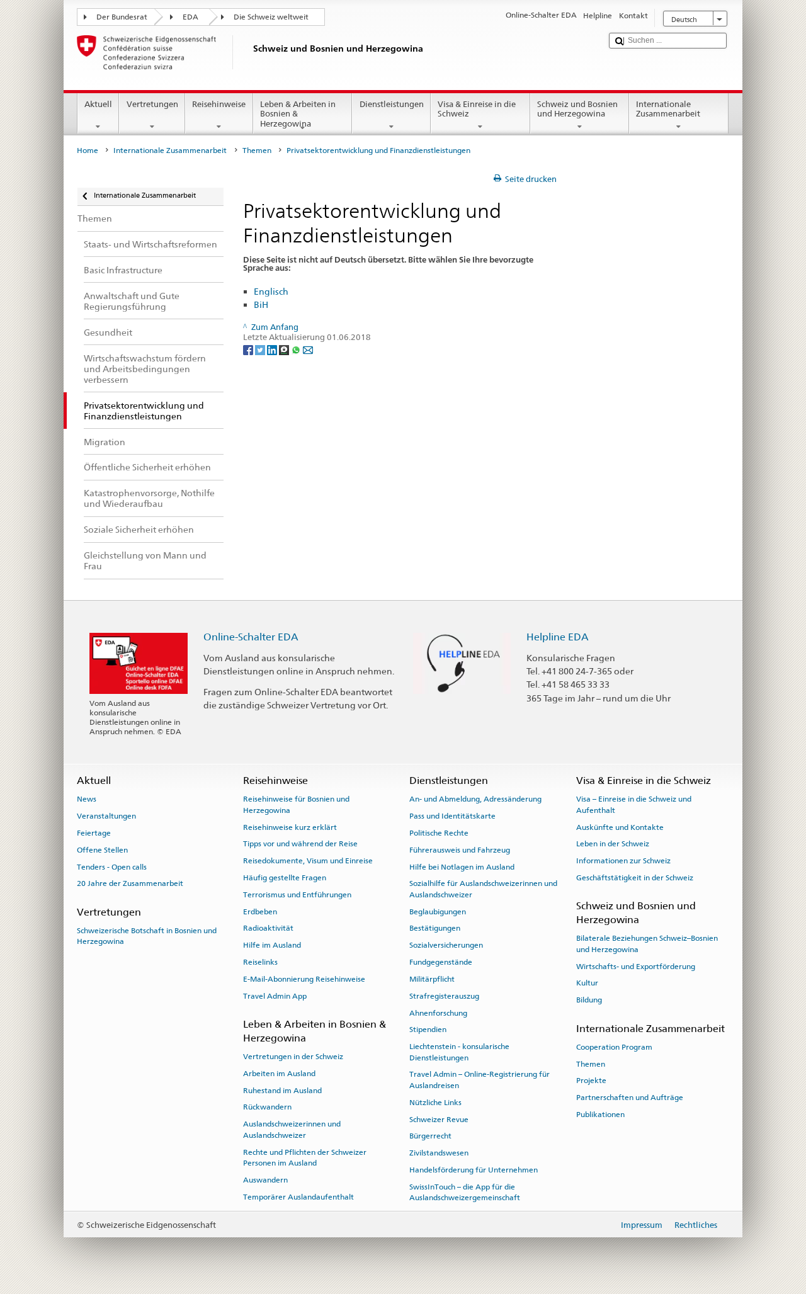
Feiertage (94, 833)
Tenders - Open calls (112, 866)
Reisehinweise (219, 104)
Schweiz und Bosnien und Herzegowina (577, 109)
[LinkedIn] (273, 349)
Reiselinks (260, 962)
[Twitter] (261, 349)
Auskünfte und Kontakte (620, 826)
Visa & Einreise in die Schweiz (477, 109)
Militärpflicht (432, 979)
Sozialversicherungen (446, 945)
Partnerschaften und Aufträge (629, 1097)
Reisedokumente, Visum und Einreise (308, 860)
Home (87, 150)
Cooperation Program (614, 1047)
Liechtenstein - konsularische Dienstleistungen (459, 1052)
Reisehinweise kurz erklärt (290, 826)
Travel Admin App (275, 996)
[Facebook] (249, 349)
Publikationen (600, 1114)
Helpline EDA (557, 637)
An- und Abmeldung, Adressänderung (475, 799)
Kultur (587, 983)
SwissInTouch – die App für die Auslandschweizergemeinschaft (464, 1192)
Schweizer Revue (438, 1119)
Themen (256, 150)
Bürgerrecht (430, 1136)
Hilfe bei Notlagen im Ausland (461, 866)
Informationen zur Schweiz (623, 860)
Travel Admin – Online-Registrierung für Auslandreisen (479, 1079)
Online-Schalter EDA (250, 637)
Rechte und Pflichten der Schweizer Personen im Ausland (304, 1157)
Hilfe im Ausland (272, 945)
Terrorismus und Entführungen (297, 894)
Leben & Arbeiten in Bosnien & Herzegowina (298, 113)
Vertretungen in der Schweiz (293, 1056)
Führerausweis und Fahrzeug (459, 850)
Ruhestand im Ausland (282, 1090)
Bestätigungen (434, 928)
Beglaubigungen (437, 911)
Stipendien (427, 1029)
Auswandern (265, 1180)
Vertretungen (152, 104)
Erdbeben (260, 911)
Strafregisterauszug (444, 996)
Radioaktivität (268, 928)
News (86, 799)
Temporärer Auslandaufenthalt (298, 1197)
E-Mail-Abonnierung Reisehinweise (304, 979)
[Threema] (285, 349)
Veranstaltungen (106, 816)
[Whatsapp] (297, 349)
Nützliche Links (435, 1102)
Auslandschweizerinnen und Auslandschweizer (292, 1129)
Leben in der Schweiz (612, 843)
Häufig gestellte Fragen (284, 877)
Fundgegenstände (440, 962)
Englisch (271, 291)
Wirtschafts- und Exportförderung (635, 966)
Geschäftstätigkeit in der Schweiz (634, 877)
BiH (261, 304)
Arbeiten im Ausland (279, 1073)
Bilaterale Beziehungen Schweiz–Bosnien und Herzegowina (647, 943)
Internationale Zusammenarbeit (668, 109)
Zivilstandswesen (438, 1153)
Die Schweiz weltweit (271, 17)
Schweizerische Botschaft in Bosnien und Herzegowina (147, 936)
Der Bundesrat (121, 17)
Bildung (589, 1000)
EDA (190, 17)
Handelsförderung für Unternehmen (473, 1170)
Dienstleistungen (392, 104)
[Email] (308, 349)
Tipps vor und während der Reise (300, 843)
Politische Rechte (438, 833)
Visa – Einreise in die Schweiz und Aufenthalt (633, 804)
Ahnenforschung (438, 1012)
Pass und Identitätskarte (452, 816)
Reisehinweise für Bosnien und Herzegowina (296, 804)
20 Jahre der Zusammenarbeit (130, 883)
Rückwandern (267, 1107)
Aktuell (98, 104)
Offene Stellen (102, 850)
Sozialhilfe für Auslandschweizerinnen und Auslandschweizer (483, 889)
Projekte (591, 1080)
